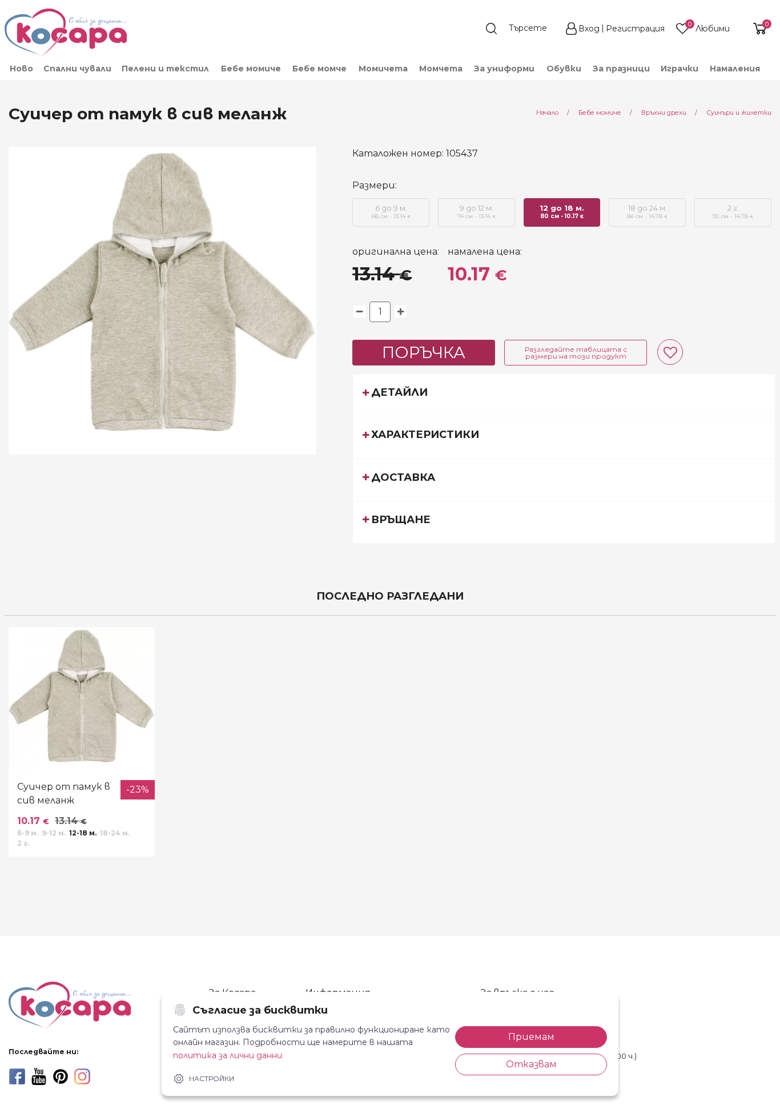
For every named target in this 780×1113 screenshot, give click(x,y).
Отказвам (531, 1064)
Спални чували (77, 68)
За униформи (504, 68)
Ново (21, 68)
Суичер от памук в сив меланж (63, 793)
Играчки (679, 68)
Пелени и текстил (165, 68)
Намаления (735, 68)
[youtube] (38, 1076)
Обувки (563, 68)
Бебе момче (319, 68)
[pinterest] (60, 1076)
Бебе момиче (251, 68)
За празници (621, 68)
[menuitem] (21, 69)
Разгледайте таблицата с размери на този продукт (576, 352)
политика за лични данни (227, 1055)
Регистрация (635, 29)
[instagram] (82, 1076)
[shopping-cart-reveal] (755, 28)
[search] (522, 28)
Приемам (531, 1036)
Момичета (383, 68)
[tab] (563, 394)
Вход (589, 29)
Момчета (441, 68)
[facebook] (17, 1076)
